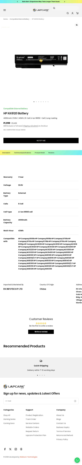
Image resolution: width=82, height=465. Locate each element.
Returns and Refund (64, 435)
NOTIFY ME (41, 140)
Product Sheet (40, 153)
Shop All (6, 415)
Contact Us (61, 423)
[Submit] (55, 8)
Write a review (41, 332)
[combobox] (64, 8)
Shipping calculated (30, 126)
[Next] (64, 2)
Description (6, 153)
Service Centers (32, 423)
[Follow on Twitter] (10, 449)
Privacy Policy (62, 439)
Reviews (51, 153)
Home (5, 19)
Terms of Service (63, 431)
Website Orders (32, 427)
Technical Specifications (22, 153)
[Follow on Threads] (21, 449)
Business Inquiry (62, 427)
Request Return (32, 431)
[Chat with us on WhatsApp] (77, 460)
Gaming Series (9, 419)
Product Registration (34, 415)
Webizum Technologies (28, 457)
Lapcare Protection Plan (36, 435)
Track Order (31, 419)
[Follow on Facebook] (4, 449)
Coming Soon (9, 423)
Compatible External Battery (19, 19)
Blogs (58, 419)
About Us (60, 415)
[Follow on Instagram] (15, 449)
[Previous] (17, 2)
